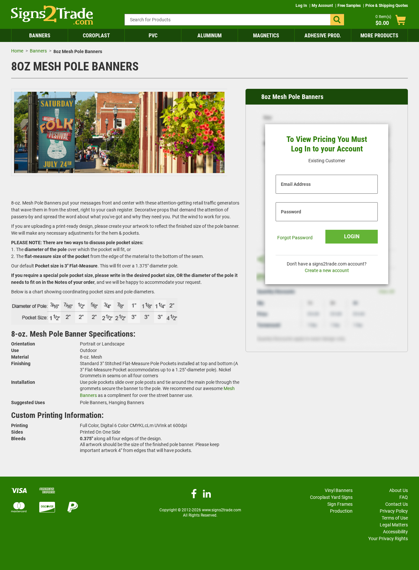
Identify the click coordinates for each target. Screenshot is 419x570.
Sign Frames (340, 504)
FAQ (403, 497)
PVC (153, 35)
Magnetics (266, 35)
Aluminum (209, 35)
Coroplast (96, 35)
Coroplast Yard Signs (331, 497)
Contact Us (396, 504)
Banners (39, 35)
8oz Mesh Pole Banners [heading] (292, 96)
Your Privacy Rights (388, 538)
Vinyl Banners (339, 490)
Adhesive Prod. (322, 35)
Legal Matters (394, 524)
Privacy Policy (394, 511)
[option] (119, 133)
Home (17, 50)
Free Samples (349, 5)
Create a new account (327, 270)
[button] (337, 19)
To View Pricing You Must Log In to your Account (326, 144)
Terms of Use (395, 518)
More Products (379, 35)
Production (341, 511)
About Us (398, 490)
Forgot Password (295, 237)
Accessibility (395, 531)
